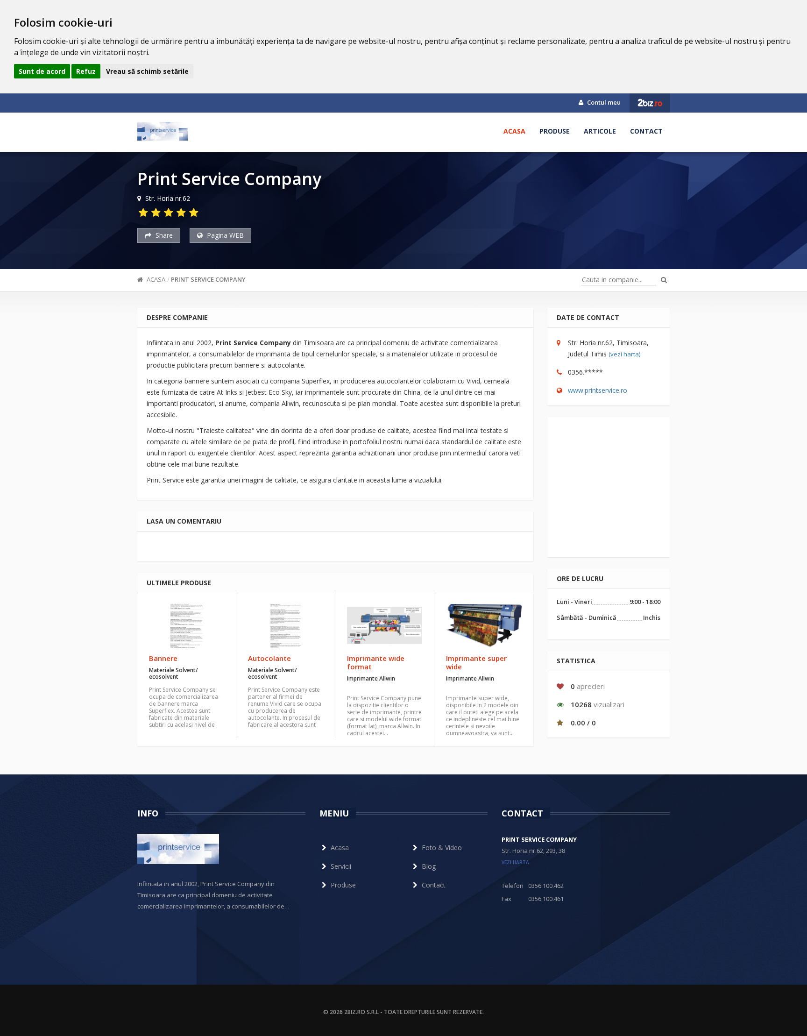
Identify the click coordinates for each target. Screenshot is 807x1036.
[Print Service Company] (162, 131)
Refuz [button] (86, 71)
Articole (600, 131)
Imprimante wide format (375, 662)
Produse (554, 131)
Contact (646, 131)
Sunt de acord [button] (42, 71)
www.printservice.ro (597, 390)
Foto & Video (442, 847)
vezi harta (515, 862)
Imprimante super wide (476, 662)
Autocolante (269, 658)
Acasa (514, 131)
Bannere (163, 658)
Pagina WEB (224, 235)
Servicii (341, 866)
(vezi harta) (624, 354)
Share (163, 235)
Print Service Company (208, 279)
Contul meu (603, 102)
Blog (429, 866)
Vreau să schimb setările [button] (147, 71)
